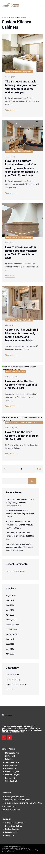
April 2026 (10, 615)
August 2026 (11, 595)
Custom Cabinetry (13, 679)
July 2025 (10, 639)
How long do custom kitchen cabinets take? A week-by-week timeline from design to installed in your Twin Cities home (21, 168)
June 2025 (10, 644)
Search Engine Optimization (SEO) (11, 848)
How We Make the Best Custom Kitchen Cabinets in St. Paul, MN (21, 385)
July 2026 (10, 600)
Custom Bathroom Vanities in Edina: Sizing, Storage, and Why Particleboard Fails (20, 502)
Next (39, 469)
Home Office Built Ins (13, 826)
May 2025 (10, 649)
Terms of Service (6, 851)
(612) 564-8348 (17, 797)
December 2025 (12, 625)
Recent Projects (11, 832)
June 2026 (10, 605)
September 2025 (12, 634)
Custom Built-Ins (12, 675)
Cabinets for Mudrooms (14, 823)
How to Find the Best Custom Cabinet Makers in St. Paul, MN (21, 435)
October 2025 (11, 629)
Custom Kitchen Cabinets (16, 684)
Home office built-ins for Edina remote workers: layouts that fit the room (20, 536)
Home (4, 18)
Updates (9, 689)
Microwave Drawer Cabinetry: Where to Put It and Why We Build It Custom (20, 513)
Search (32, 481)
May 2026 (10, 610)
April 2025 (10, 654)
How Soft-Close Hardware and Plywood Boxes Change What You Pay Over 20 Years (19, 525)
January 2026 (11, 620)
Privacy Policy (34, 850)
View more (10, 110)
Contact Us (9, 835)
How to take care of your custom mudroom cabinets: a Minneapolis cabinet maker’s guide (19, 547)
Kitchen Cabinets (12, 829)
